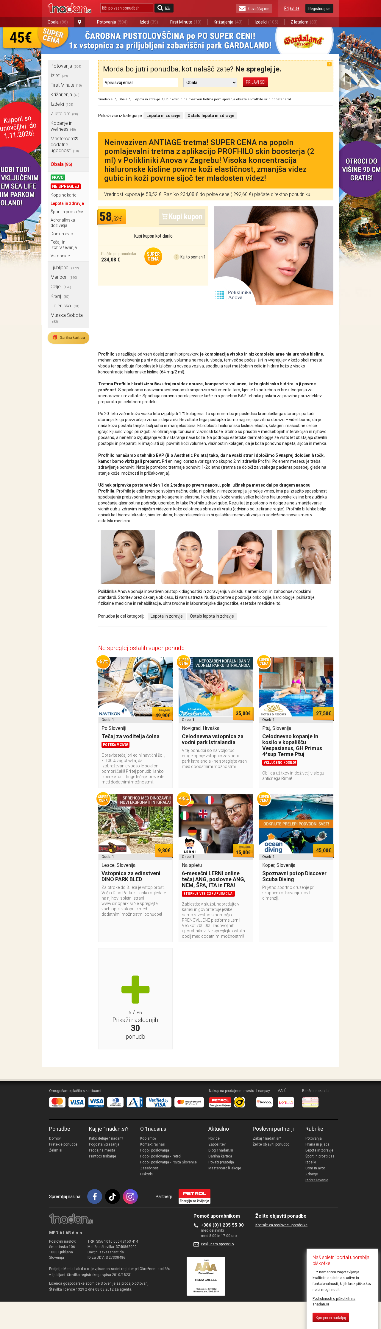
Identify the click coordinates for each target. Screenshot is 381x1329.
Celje (61, 286)
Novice (214, 1138)
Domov (55, 1138)
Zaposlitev (217, 1144)
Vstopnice (60, 255)
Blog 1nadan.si (220, 1150)
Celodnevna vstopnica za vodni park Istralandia (212, 739)
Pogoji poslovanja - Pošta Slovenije (168, 1162)
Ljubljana (65, 267)
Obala (58, 22)
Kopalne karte (63, 195)
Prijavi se (291, 8)
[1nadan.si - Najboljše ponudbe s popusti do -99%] (69, 8)
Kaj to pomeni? (190, 257)
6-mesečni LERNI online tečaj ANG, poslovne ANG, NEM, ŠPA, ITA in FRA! (214, 879)
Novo (58, 177)
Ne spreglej (65, 186)
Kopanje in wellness (63, 126)
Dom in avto (62, 233)
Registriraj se (319, 8)
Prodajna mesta (102, 1150)
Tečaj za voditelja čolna (131, 736)
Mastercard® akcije (224, 1168)
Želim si (55, 1150)
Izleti (149, 22)
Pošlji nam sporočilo (217, 1244)
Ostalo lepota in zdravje (212, 616)
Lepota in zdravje (67, 203)
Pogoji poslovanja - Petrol (160, 1156)
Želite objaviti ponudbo (271, 1144)
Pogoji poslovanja (154, 1150)
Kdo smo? (148, 1138)
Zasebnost (149, 1168)
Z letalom (304, 22)
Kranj (60, 296)
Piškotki (146, 1174)
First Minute (186, 22)
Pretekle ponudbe (63, 1144)
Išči (168, 8)
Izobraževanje (316, 1180)
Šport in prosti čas (68, 211)
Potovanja (112, 22)
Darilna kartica (68, 337)
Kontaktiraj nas (152, 1144)
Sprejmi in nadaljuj (331, 1317)
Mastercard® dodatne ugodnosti (65, 144)
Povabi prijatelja (221, 1162)
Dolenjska (65, 306)
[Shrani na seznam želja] (165, 664)
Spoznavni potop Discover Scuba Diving (294, 876)
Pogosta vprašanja (104, 1144)
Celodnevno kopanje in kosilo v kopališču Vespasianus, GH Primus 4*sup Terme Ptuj (292, 745)
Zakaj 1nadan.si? (267, 1138)
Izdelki (266, 22)
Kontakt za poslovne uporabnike (281, 1225)
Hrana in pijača (317, 1144)
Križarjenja (228, 22)
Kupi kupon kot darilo (153, 236)
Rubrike (314, 1129)
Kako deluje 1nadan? (106, 1138)
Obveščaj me (258, 8)
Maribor (64, 277)
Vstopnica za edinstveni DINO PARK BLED (131, 876)
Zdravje (311, 1174)
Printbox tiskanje (102, 1156)
